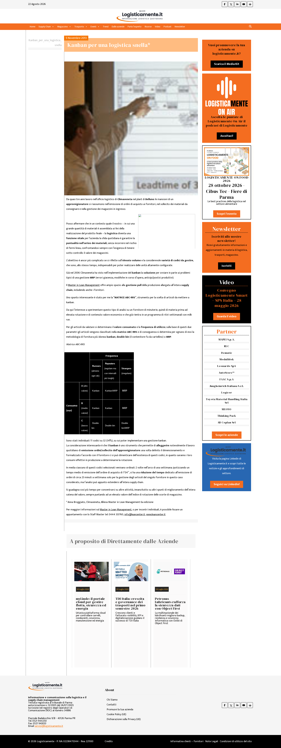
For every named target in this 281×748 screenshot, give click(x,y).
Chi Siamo (112, 700)
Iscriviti (227, 265)
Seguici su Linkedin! (227, 484)
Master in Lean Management (84, 285)
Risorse (148, 26)
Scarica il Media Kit (226, 64)
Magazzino (62, 26)
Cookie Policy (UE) (116, 714)
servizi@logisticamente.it (49, 726)
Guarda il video (226, 316)
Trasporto (79, 26)
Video (157, 26)
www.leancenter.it (156, 514)
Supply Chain (45, 26)
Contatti (111, 704)
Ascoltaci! (226, 136)
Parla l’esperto (134, 26)
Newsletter (180, 26)
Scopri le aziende (226, 435)
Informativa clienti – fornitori (186, 741)
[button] (250, 26)
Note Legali (211, 741)
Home (32, 26)
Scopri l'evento (227, 213)
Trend (105, 26)
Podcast (167, 26)
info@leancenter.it (134, 514)
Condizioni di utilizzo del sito (236, 741)
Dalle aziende (118, 26)
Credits (109, 741)
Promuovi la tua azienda (120, 709)
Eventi (93, 26)
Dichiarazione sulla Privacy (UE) (124, 719)
